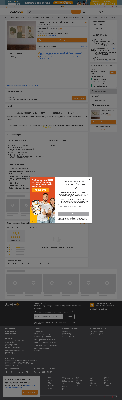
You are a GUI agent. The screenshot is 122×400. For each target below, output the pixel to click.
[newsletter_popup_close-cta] (89, 179)
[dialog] (61, 200)
